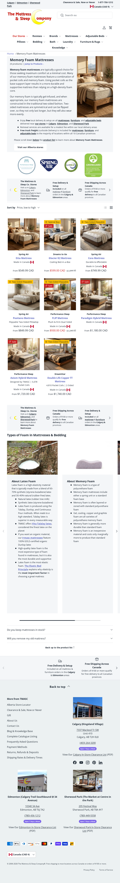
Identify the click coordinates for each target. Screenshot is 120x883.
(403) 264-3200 (88, 742)
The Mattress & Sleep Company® (31, 863)
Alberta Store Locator (19, 704)
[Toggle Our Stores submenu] (27, 36)
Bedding (37, 41)
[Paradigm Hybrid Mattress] (96, 294)
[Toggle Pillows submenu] (27, 42)
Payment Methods (17, 747)
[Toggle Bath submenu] (57, 42)
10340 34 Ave (32, 806)
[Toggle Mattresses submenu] (80, 36)
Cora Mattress (96, 258)
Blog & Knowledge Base (20, 731)
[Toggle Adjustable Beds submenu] (106, 36)
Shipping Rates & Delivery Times (24, 757)
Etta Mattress (24, 258)
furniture (75, 120)
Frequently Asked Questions (22, 741)
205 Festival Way (88, 806)
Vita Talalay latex (42, 523)
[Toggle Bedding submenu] (44, 42)
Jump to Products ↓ (34, 63)
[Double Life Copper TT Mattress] (60, 354)
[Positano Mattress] (24, 294)
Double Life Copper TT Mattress (60, 379)
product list (49, 140)
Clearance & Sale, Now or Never (79, 2)
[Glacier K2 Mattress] (60, 234)
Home (10, 53)
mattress (56, 191)
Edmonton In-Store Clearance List (37, 827)
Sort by (11, 207)
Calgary (52, 123)
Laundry (68, 41)
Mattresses (71, 36)
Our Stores (19, 36)
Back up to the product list (60, 647)
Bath (52, 41)
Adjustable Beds (95, 36)
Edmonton (62, 123)
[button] (110, 27)
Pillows (21, 41)
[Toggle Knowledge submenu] (67, 47)
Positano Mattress (23, 318)
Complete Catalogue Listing (22, 736)
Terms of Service (106, 870)
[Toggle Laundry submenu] (75, 42)
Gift (9, 715)
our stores (40, 123)
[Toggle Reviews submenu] (44, 36)
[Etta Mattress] (24, 234)
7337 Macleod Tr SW (88, 730)
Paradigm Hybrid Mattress (96, 318)
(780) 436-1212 (32, 815)
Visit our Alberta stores (30, 147)
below (36, 140)
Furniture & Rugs (90, 41)
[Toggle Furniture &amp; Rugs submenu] (102, 42)
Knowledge (58, 47)
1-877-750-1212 (105, 2)
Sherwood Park (81, 123)
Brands (53, 36)
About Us (12, 720)
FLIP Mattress (60, 318)
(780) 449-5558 (88, 815)
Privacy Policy (89, 870)
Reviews (37, 36)
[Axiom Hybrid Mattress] (24, 354)
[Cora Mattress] (96, 234)
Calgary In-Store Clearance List (90, 754)
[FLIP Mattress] (60, 294)
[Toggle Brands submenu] (60, 36)
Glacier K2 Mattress (60, 258)
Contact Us (13, 725)
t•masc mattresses (32, 537)
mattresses (64, 120)
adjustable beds (93, 120)
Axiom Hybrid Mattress (23, 377)
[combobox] (84, 15)
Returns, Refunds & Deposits (23, 752)
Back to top (58, 687)
